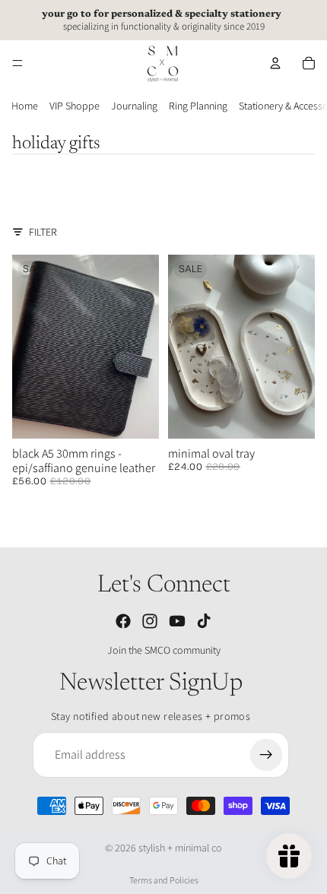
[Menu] (17, 63)
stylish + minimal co (180, 847)
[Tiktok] (204, 621)
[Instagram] (150, 621)
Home (24, 106)
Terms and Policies (163, 880)
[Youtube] (177, 621)
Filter (43, 232)
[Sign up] (266, 755)
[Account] (275, 63)
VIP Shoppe (74, 106)
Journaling (134, 106)
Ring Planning (198, 106)
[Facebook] (123, 621)
